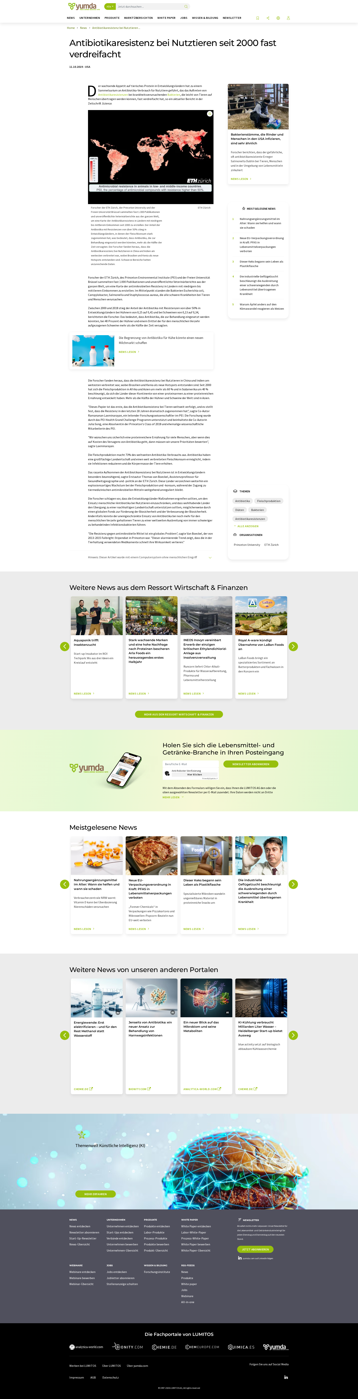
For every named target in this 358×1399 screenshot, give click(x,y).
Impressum (76, 1377)
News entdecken (79, 1226)
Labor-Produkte (154, 1232)
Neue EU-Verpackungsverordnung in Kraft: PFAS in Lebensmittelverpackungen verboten (262, 244)
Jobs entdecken (117, 1272)
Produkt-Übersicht (156, 1250)
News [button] (71, 18)
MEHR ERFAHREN (95, 1194)
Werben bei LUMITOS (82, 1366)
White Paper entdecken (196, 1226)
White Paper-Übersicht (196, 1250)
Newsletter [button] (232, 18)
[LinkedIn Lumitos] (286, 1377)
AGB (93, 1377)
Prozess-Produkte (155, 1238)
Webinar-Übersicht (81, 1284)
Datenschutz (110, 1377)
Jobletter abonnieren (120, 1278)
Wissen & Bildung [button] (205, 18)
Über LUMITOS (111, 1366)
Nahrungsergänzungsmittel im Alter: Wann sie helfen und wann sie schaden (260, 223)
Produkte (187, 1278)
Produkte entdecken (157, 1226)
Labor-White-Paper (193, 1232)
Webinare (187, 1296)
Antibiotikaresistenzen (113, 94)
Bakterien (173, 94)
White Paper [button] (166, 18)
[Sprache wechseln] (278, 18)
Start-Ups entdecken (120, 1232)
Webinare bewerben (82, 1278)
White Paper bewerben (195, 1244)
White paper (189, 1284)
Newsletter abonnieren (251, 764)
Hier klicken (194, 774)
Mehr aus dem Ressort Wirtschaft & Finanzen (179, 714)
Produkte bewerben (156, 1244)
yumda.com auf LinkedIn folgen (257, 1258)
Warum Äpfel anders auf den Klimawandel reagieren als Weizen (262, 306)
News (184, 1272)
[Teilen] (268, 18)
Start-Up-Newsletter (82, 1238)
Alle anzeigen (248, 526)
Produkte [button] (112, 18)
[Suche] (186, 7)
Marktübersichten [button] (138, 18)
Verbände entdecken (120, 1238)
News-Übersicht (79, 1244)
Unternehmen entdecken (123, 1226)
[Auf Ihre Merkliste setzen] (257, 18)
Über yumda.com (137, 1366)
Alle (109, 6)
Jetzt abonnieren (255, 1249)
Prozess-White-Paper (195, 1238)
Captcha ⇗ (210, 778)
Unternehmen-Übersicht (122, 1250)
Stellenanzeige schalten (122, 1284)
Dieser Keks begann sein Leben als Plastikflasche (261, 264)
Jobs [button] (184, 18)
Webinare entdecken (82, 1272)
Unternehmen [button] (89, 18)
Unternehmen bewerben (122, 1244)
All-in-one (187, 1302)
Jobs (184, 1290)
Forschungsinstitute (157, 1272)
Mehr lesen (171, 797)
